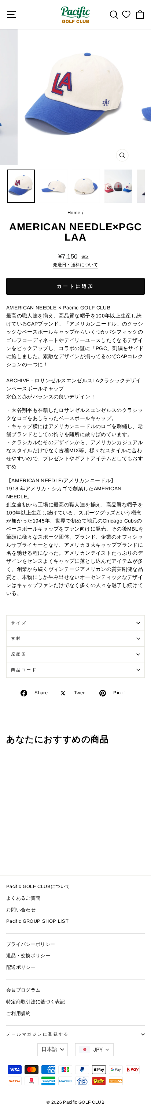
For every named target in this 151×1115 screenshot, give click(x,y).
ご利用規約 (18, 1013)
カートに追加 (75, 286)
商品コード (24, 670)
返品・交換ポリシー (28, 955)
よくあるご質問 (23, 898)
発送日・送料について (75, 264)
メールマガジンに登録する (37, 1034)
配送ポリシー (21, 967)
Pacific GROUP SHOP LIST (37, 921)
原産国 (19, 654)
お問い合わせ (21, 910)
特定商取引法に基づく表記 (35, 1001)
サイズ (19, 623)
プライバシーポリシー (30, 944)
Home (73, 212)
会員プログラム (23, 990)
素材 (16, 638)
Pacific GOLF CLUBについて (38, 886)
